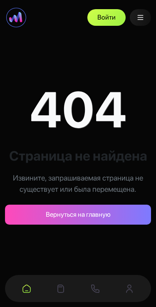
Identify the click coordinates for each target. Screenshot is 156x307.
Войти (106, 17)
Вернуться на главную (78, 214)
